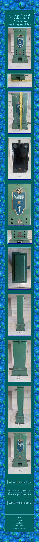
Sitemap (19, 520)
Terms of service (19, 528)
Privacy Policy (19, 525)
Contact (19, 523)
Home (19, 517)
